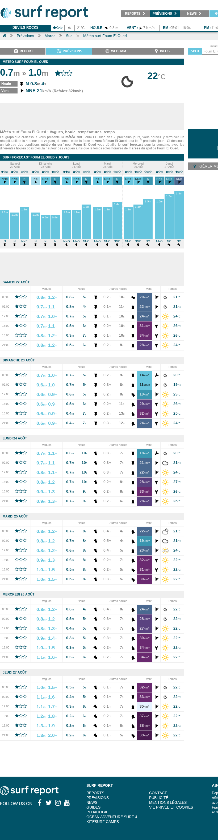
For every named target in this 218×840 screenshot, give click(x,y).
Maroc (50, 36)
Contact (158, 793)
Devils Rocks (25, 28)
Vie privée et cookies (171, 807)
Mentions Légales (168, 802)
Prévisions (25, 36)
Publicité (158, 798)
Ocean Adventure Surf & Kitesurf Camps (111, 819)
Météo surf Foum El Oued (105, 36)
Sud (69, 36)
